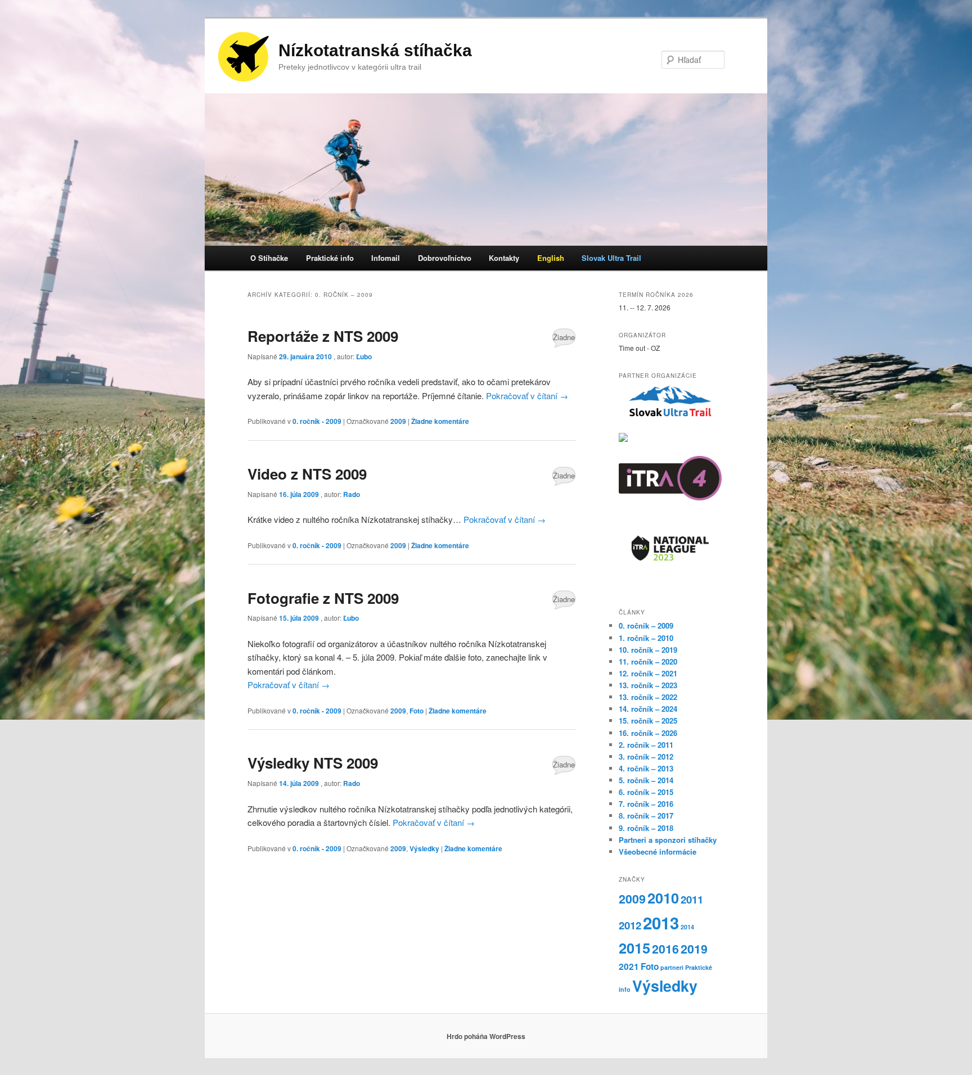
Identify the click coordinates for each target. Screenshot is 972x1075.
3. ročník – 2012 (646, 756)
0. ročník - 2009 (316, 421)
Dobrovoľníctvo (444, 257)
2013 (661, 922)
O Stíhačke (269, 257)
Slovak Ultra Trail (611, 257)
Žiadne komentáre (564, 339)
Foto (417, 711)
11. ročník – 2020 (648, 661)
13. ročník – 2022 (648, 697)
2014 (687, 927)
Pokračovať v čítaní (527, 395)
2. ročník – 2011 (646, 744)
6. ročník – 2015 (646, 792)
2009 (398, 421)
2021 (629, 966)
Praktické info (330, 257)
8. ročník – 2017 (646, 815)
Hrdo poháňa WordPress (486, 1036)
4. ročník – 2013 (646, 768)
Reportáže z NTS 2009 (323, 336)
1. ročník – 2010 (646, 638)
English (550, 257)
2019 (694, 948)
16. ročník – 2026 (648, 733)
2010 (663, 898)
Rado (351, 494)
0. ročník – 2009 (646, 625)
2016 (665, 948)
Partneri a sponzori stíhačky (668, 839)
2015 (634, 948)
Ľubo (364, 356)
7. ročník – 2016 (646, 803)
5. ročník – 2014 (646, 780)
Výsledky (424, 848)
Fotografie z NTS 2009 (323, 598)
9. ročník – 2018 (646, 828)
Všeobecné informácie (657, 851)
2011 (692, 899)
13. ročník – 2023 (648, 685)
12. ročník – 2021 (648, 673)
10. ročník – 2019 (648, 649)
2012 (630, 925)
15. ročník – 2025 (648, 720)
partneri (671, 967)
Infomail (385, 257)
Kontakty (504, 257)
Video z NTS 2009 (307, 473)
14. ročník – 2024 (648, 708)
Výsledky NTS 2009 (313, 762)
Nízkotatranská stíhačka (375, 50)
